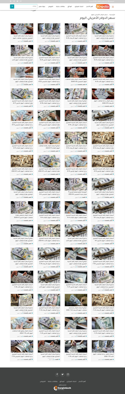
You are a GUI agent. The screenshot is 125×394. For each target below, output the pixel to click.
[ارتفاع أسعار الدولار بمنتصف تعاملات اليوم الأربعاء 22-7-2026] (76, 300)
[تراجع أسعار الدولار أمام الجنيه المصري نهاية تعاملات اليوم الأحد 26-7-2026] (49, 277)
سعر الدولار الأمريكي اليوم (99, 15)
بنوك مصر (42, 6)
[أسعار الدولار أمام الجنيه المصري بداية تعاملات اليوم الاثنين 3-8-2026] (103, 230)
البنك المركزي (79, 6)
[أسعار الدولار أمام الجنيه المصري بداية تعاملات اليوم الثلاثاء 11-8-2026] (22, 138)
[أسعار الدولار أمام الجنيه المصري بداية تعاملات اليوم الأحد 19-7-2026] (76, 346)
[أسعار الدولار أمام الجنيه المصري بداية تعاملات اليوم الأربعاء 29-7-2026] (49, 253)
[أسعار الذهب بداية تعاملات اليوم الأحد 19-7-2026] (103, 346)
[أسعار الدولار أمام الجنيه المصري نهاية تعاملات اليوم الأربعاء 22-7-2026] (103, 300)
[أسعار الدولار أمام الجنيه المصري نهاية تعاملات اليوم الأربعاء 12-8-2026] (103, 138)
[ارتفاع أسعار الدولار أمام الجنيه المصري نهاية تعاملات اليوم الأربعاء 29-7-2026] (76, 253)
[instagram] (68, 375)
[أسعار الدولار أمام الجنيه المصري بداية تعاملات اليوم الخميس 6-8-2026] (49, 184)
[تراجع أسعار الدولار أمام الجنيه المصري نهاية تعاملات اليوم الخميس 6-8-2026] (103, 184)
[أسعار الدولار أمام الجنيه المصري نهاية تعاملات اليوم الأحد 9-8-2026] (49, 161)
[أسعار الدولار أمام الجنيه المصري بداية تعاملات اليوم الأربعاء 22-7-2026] (49, 300)
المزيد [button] (34, 10)
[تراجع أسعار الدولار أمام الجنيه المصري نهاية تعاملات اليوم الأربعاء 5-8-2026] (22, 184)
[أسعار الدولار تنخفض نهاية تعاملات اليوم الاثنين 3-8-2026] (22, 207)
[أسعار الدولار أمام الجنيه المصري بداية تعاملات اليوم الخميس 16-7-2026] (22, 346)
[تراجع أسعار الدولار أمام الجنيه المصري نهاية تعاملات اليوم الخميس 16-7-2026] (49, 346)
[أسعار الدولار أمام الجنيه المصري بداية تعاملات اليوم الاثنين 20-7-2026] (49, 323)
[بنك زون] (102, 5)
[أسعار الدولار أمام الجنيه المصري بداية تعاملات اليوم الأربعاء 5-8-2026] (103, 207)
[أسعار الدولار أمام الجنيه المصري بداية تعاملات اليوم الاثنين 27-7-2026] (76, 277)
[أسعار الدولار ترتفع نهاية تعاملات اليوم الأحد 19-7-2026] (22, 323)
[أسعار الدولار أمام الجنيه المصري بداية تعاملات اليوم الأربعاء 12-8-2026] (76, 138)
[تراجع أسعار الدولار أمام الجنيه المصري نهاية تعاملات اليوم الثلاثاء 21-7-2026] (22, 300)
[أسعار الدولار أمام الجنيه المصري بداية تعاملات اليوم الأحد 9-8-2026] (22, 161)
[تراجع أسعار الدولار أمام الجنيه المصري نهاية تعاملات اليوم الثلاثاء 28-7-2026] (22, 253)
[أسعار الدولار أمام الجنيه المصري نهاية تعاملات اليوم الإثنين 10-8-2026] (103, 161)
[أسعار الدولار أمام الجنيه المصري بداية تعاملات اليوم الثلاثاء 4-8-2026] (49, 207)
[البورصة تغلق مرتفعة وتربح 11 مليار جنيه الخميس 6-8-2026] (76, 184)
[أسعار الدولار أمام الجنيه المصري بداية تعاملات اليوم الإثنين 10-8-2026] (76, 161)
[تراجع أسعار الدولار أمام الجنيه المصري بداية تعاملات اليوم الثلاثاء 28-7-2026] (103, 277)
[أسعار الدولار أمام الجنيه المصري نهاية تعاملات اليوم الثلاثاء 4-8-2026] (76, 207)
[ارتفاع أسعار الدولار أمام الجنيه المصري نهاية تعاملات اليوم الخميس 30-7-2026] (22, 230)
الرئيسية (112, 15)
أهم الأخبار (89, 6)
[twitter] (62, 375)
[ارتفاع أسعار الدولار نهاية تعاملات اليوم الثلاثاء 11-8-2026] (49, 138)
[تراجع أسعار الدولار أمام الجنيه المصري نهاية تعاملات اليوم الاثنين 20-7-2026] (76, 323)
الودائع (70, 6)
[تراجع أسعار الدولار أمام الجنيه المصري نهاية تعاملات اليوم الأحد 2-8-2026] (76, 230)
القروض (50, 6)
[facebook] (57, 375)
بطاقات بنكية (60, 6)
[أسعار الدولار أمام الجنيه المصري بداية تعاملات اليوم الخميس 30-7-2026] (103, 253)
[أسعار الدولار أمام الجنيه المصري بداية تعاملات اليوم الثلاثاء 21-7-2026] (103, 323)
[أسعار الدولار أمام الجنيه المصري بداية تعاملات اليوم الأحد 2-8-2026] (49, 230)
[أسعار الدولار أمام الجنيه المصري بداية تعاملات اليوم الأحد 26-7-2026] (22, 277)
